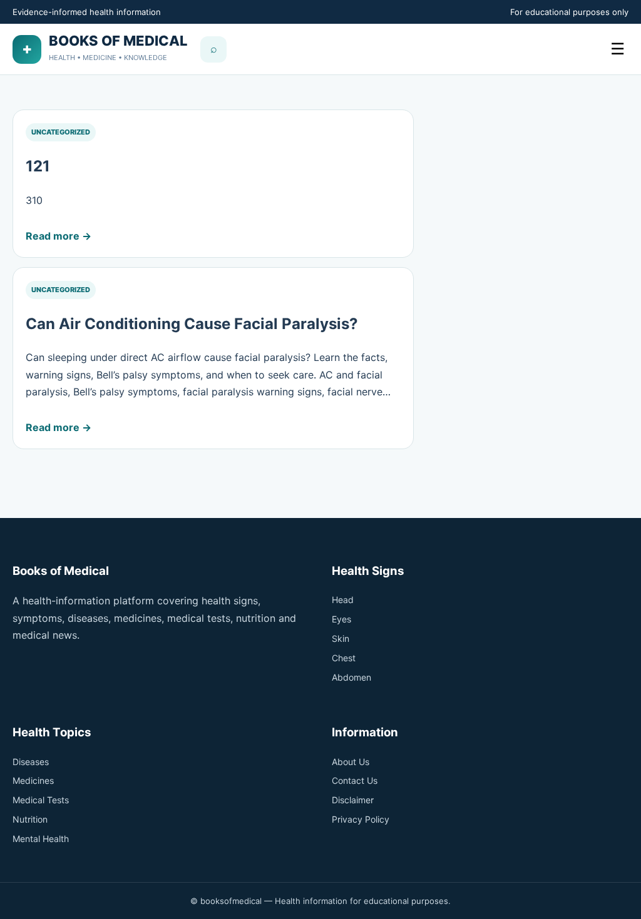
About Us (350, 761)
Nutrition (30, 819)
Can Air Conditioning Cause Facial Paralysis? (192, 324)
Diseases (31, 761)
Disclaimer (353, 800)
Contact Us (354, 780)
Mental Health (41, 838)
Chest (344, 657)
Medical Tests (41, 800)
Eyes (341, 619)
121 (38, 166)
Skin (340, 638)
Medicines (33, 780)
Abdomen (351, 677)
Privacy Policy (360, 819)
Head (343, 599)
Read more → (58, 236)
